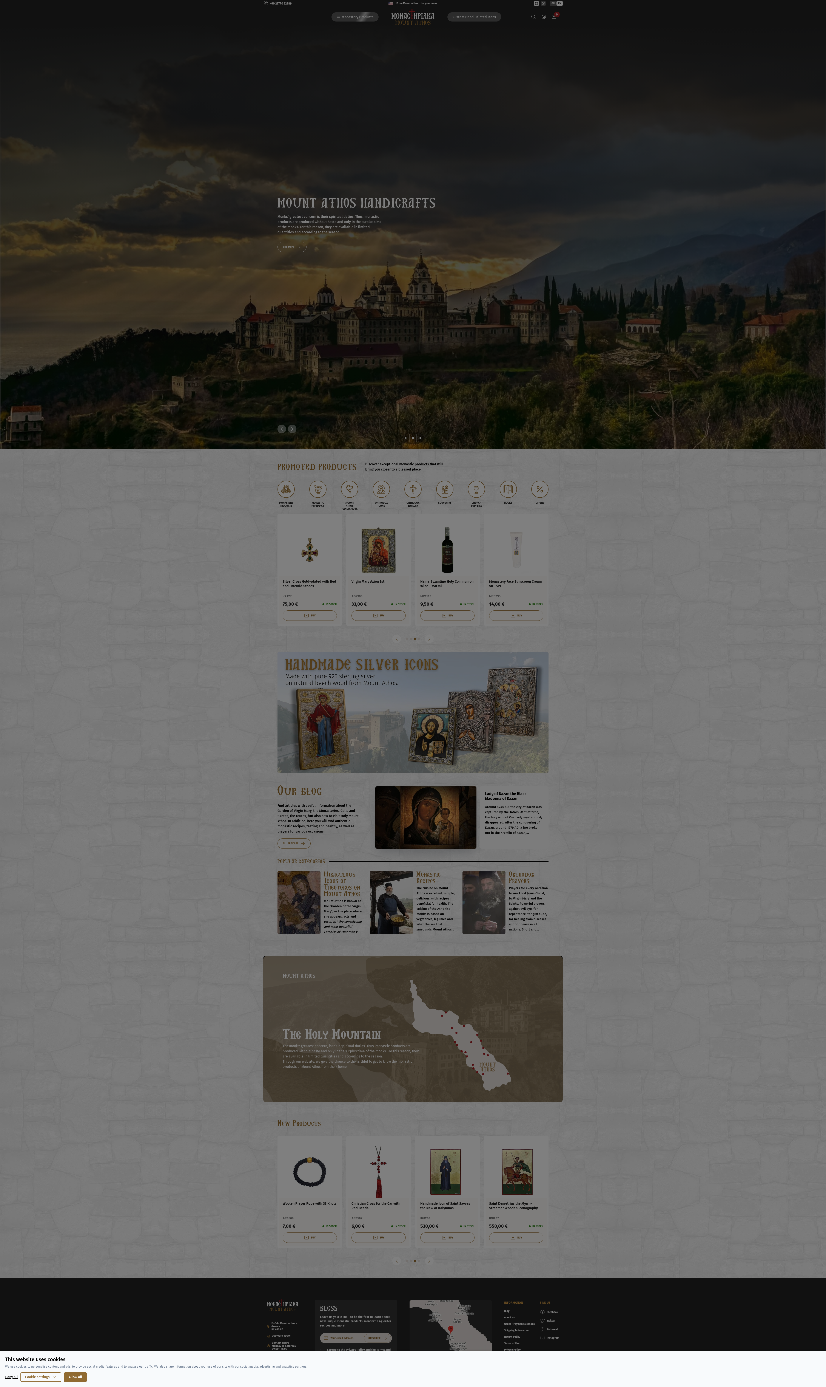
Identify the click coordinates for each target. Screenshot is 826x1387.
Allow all (75, 1377)
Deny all (11, 1377)
